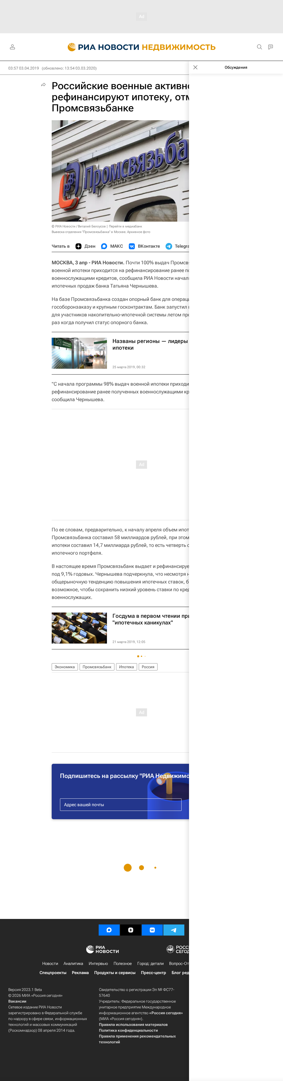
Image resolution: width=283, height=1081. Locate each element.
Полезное (123, 963)
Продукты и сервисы (114, 972)
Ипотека (126, 667)
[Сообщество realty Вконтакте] (152, 930)
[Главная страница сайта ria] (100, 47)
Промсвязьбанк (97, 667)
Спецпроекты (53, 972)
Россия (148, 667)
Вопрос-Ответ (182, 963)
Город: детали (150, 963)
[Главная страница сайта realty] (141, 47)
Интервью (98, 963)
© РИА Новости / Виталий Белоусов (79, 226)
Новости (50, 963)
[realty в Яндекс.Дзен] (130, 930)
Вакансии (17, 1001)
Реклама (80, 972)
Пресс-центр (153, 972)
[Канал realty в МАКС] (109, 930)
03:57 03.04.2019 (23, 68)
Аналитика (73, 963)
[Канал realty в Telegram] (173, 930)
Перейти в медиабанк (125, 226)
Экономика (65, 667)
